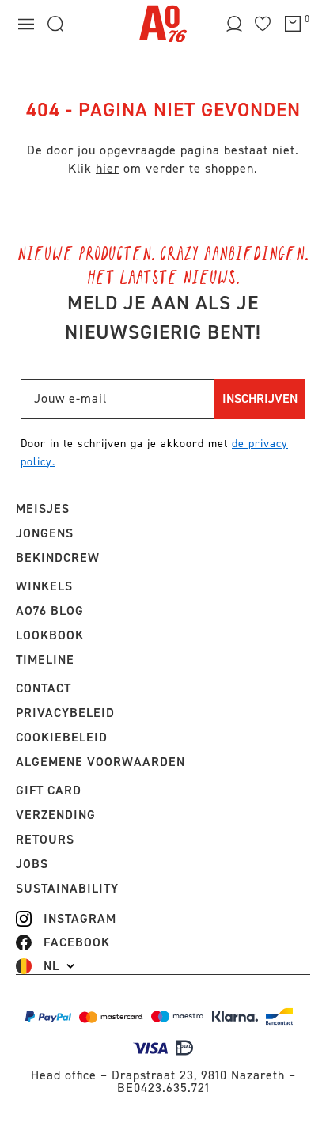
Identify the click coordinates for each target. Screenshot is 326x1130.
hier (107, 168)
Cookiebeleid (62, 737)
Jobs (32, 863)
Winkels (44, 586)
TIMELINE (45, 659)
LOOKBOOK (50, 635)
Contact (43, 688)
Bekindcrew (58, 557)
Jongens (45, 533)
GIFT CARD (49, 790)
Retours (45, 839)
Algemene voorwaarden (100, 761)
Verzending (56, 814)
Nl (51, 966)
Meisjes (43, 508)
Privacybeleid (65, 712)
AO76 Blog (50, 610)
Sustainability (67, 888)
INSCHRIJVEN (260, 398)
